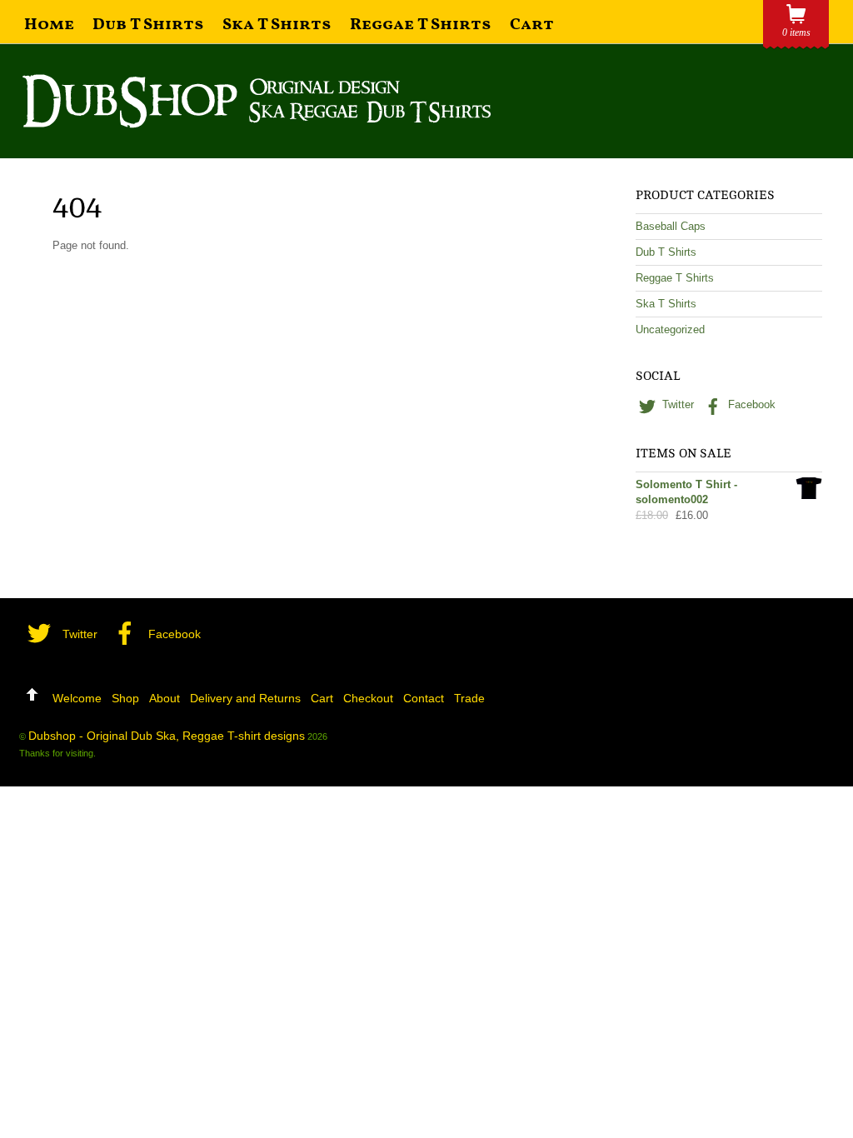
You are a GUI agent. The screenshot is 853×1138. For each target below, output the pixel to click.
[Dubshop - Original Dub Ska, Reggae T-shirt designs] (256, 121)
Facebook (750, 404)
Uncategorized (670, 329)
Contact (423, 698)
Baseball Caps (671, 226)
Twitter (676, 404)
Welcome (77, 698)
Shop (125, 698)
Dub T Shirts (148, 25)
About (164, 698)
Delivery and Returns (245, 698)
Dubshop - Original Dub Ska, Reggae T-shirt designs (166, 735)
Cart (532, 25)
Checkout (368, 698)
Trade (469, 698)
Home (49, 25)
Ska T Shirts (277, 25)
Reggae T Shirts (420, 25)
